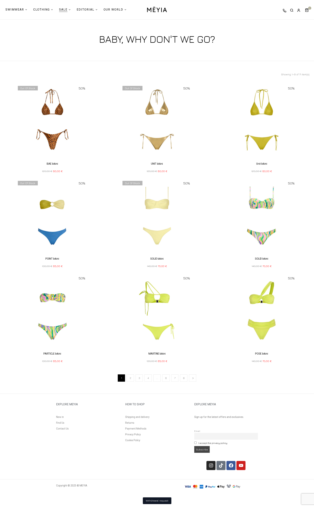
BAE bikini (52, 163)
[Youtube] (240, 465)
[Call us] (284, 10)
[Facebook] (231, 465)
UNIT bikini (157, 163)
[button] (308, 9)
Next (192, 378)
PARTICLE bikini (52, 353)
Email (197, 431)
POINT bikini (52, 258)
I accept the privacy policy (212, 443)
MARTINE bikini (157, 353)
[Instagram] (211, 465)
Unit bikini (261, 163)
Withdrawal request (157, 500)
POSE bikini (261, 353)
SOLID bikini (157, 258)
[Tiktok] (221, 465)
